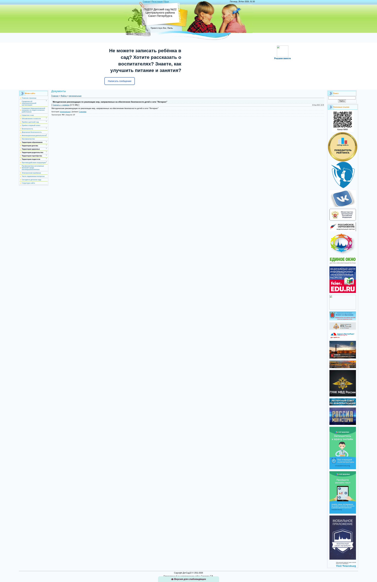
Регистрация (157, 1)
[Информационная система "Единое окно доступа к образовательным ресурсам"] (342, 264)
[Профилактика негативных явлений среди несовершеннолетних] (342, 320)
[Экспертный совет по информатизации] (342, 405)
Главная (146, 1)
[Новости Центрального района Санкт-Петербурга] (342, 358)
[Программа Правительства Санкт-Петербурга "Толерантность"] (342, 254)
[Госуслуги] (342, 338)
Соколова (82, 112)
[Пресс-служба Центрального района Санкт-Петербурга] (342, 367)
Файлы (64, 96)
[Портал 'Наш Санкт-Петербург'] (342, 309)
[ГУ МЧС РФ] (342, 329)
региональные (75, 96)
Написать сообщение (119, 81)
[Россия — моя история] (342, 424)
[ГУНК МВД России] (342, 396)
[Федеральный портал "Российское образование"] (342, 230)
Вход (166, 1)
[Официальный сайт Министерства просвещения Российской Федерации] (342, 220)
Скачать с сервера (61, 105)
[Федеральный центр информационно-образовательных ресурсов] (342, 292)
